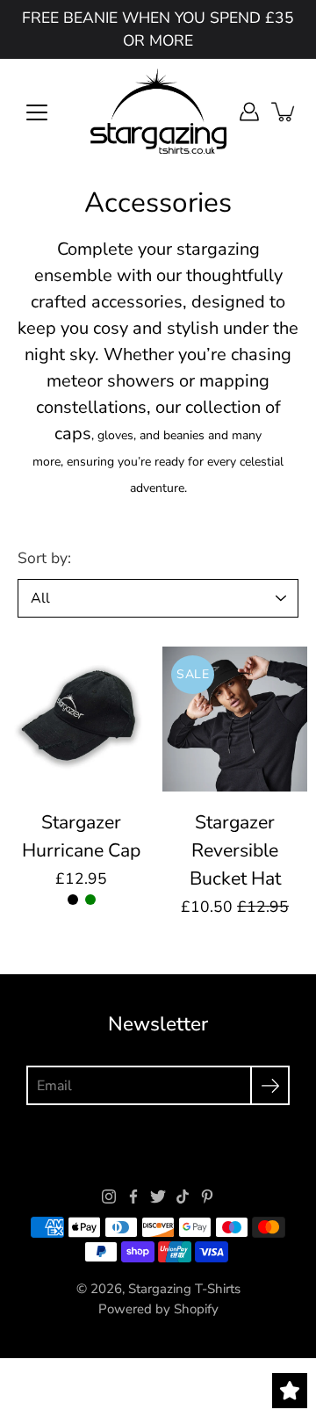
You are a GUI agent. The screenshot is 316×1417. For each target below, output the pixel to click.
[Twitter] (158, 1196)
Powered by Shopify (158, 1309)
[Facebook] (133, 1196)
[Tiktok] (182, 1196)
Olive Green (90, 899)
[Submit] (270, 1085)
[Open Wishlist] (289, 1390)
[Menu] (37, 112)
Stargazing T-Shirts (184, 1289)
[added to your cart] (284, 112)
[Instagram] (109, 1196)
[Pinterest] (207, 1196)
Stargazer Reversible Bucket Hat (235, 851)
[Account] (249, 112)
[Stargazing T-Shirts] (158, 111)
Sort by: (44, 557)
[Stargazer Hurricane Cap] (81, 719)
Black (73, 899)
